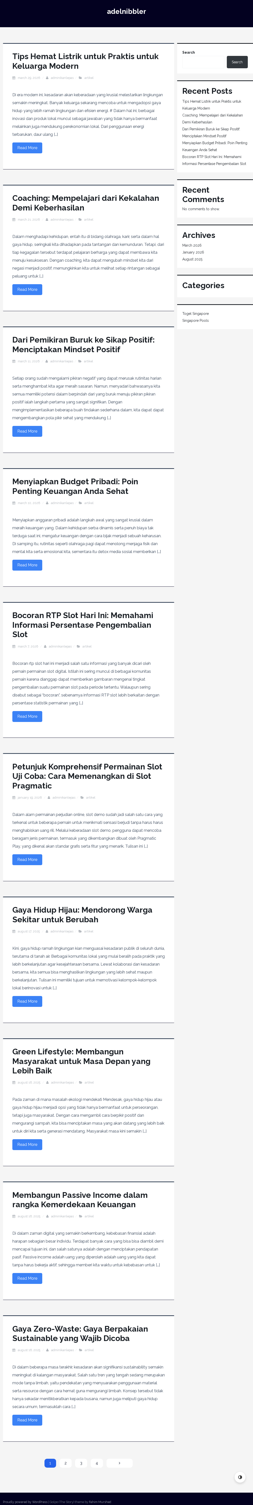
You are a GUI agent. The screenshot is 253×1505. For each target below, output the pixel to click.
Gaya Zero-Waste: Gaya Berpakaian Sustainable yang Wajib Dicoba (80, 1333)
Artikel (89, 78)
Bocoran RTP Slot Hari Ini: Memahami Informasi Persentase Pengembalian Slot (82, 625)
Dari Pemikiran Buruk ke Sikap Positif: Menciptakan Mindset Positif (83, 344)
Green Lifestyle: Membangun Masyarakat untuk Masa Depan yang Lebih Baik (81, 1061)
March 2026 (192, 245)
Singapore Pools (195, 321)
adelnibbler (126, 11)
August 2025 (192, 259)
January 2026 (193, 252)
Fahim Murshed (100, 1502)
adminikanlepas (62, 78)
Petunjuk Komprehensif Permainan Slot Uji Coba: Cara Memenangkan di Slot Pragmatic (87, 776)
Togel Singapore (195, 314)
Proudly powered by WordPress (25, 1502)
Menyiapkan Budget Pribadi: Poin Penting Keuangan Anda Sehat (75, 486)
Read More (27, 147)
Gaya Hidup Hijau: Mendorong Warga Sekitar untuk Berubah (82, 914)
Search (188, 52)
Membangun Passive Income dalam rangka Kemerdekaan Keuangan (80, 1199)
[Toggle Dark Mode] (240, 1477)
